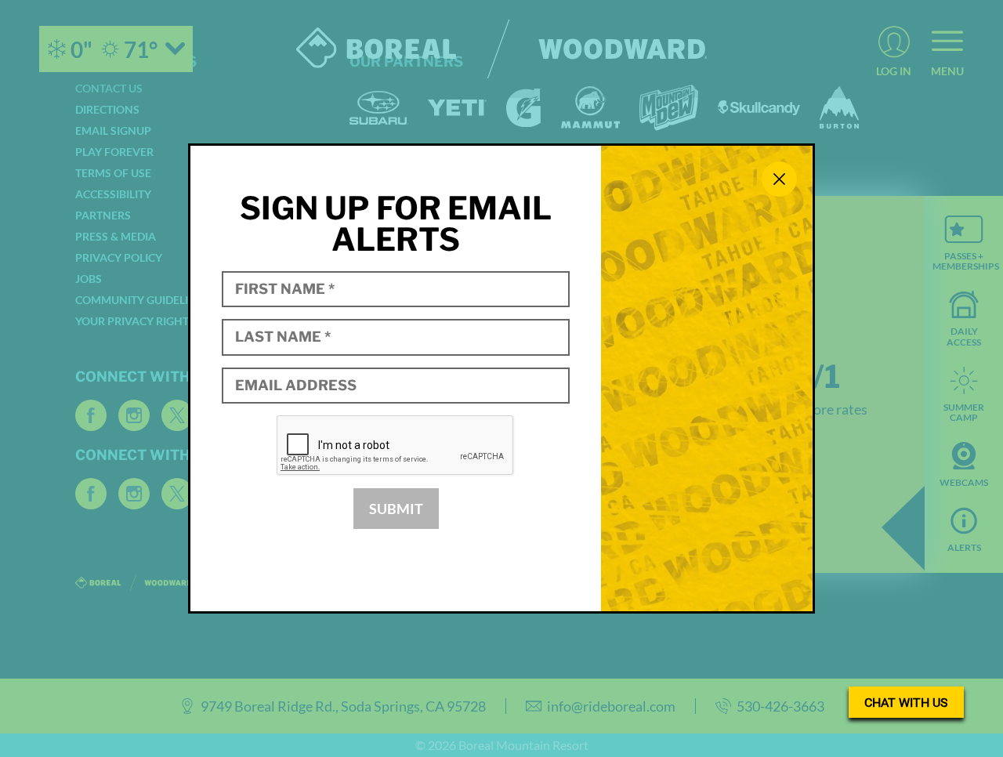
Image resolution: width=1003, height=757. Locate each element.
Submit (396, 508)
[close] (779, 179)
